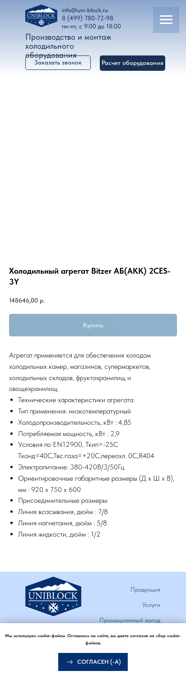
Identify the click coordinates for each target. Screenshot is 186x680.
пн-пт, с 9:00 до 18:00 (91, 26)
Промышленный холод (129, 620)
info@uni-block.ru (85, 10)
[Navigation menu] (166, 19)
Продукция (145, 589)
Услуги (151, 604)
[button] (132, 63)
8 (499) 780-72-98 (87, 18)
